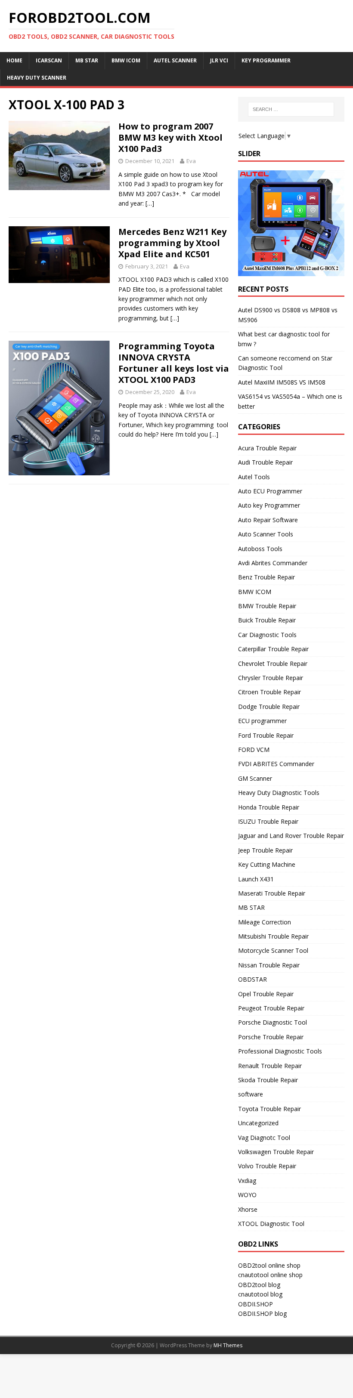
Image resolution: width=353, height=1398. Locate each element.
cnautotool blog (260, 1294)
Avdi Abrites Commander (272, 563)
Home (14, 60)
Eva (191, 161)
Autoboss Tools (260, 549)
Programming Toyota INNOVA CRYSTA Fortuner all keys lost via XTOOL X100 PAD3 (173, 362)
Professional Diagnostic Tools (280, 1051)
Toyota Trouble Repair (269, 1109)
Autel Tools (254, 477)
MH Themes (228, 1345)
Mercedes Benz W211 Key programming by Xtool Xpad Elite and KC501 (172, 243)
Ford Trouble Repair (266, 735)
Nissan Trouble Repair (269, 965)
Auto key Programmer (269, 505)
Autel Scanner (175, 60)
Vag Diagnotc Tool (264, 1137)
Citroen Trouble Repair (269, 692)
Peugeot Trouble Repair (271, 1008)
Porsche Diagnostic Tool (272, 1022)
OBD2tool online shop (269, 1265)
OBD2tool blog (259, 1285)
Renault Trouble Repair (270, 1066)
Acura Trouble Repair (267, 448)
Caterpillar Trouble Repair (273, 649)
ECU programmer (262, 721)
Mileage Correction (264, 922)
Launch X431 (256, 879)
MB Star (86, 60)
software (250, 1094)
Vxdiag (247, 1180)
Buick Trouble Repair (267, 620)
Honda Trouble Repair (268, 807)
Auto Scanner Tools (265, 534)
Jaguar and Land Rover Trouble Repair (291, 835)
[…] (150, 203)
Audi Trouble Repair (265, 462)
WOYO (247, 1195)
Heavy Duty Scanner (36, 77)
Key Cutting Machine (266, 864)
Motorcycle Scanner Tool (273, 950)
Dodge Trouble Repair (269, 706)
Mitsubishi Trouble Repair (273, 936)
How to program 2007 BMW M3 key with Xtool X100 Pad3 (170, 137)
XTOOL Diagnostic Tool (271, 1223)
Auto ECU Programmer (270, 491)
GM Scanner (255, 778)
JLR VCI (219, 60)
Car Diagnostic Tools (267, 635)
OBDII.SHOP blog (262, 1313)
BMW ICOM (125, 60)
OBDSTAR (252, 979)
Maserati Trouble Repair (271, 893)
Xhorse (247, 1209)
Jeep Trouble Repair (265, 850)
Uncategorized (258, 1123)
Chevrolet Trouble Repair (272, 663)
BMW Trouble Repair (267, 606)
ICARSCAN (49, 60)
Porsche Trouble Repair (270, 1037)
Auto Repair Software (268, 520)
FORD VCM (253, 749)
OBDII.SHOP (255, 1304)
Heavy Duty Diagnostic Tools (278, 792)
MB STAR (251, 907)
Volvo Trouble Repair (267, 1166)
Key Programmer (266, 60)
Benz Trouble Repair (266, 577)
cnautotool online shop (270, 1275)
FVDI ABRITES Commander (276, 764)
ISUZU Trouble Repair (268, 821)
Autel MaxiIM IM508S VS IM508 (281, 382)
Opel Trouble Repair (266, 994)
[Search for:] (291, 109)
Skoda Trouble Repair (268, 1080)
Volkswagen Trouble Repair (276, 1152)
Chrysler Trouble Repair (270, 678)
